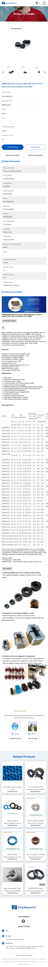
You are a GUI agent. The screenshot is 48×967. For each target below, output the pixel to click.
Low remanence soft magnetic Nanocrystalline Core (35, 788)
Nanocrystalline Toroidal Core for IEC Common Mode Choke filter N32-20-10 (35, 822)
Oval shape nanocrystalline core (12, 788)
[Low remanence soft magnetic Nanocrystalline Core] (35, 773)
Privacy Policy (20, 955)
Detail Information (13, 155)
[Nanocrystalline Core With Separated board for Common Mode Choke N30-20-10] (35, 841)
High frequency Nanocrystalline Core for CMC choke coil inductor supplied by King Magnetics (12, 822)
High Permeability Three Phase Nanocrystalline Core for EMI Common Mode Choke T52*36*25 (12, 889)
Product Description (35, 155)
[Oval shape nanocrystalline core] (12, 773)
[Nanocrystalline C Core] (24, 304)
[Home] (24, 910)
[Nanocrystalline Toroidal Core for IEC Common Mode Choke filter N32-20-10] (35, 807)
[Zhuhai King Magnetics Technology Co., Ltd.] (9, 3)
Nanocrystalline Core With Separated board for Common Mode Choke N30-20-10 (35, 856)
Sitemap (29, 955)
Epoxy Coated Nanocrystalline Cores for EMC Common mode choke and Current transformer (12, 856)
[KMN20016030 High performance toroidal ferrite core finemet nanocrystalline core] (35, 875)
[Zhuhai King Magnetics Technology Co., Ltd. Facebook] (23, 921)
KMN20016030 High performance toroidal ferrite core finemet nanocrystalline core (35, 889)
